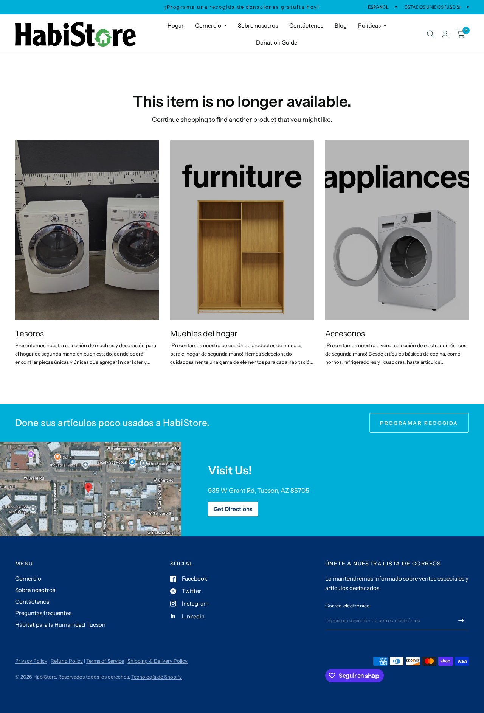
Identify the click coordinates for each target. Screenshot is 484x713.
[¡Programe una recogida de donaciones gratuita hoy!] (241, 7)
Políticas (369, 25)
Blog (341, 25)
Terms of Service (105, 661)
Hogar (176, 25)
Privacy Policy (31, 661)
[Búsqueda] (430, 34)
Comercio (208, 25)
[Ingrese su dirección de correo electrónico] (461, 620)
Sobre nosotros (258, 25)
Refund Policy (67, 661)
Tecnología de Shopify (156, 677)
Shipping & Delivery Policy (157, 661)
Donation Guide (276, 42)
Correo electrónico (347, 606)
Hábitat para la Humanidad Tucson (60, 624)
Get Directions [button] (233, 509)
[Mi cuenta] (445, 34)
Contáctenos (306, 25)
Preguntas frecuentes (43, 613)
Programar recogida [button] (419, 423)
